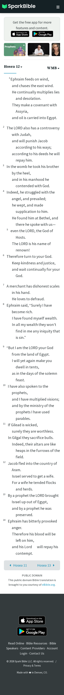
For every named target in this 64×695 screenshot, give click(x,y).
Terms (37, 665)
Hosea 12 (12, 66)
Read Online (16, 643)
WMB (52, 68)
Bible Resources (36, 643)
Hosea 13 (44, 565)
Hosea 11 (20, 565)
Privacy (27, 665)
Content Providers (32, 648)
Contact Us (36, 653)
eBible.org (48, 584)
